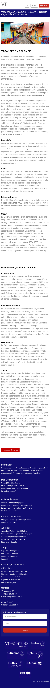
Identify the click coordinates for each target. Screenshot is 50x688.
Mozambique (12, 556)
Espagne (4, 519)
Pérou (13, 536)
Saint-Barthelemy (18, 577)
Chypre (21, 486)
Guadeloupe (14, 574)
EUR (33, 5)
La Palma (4, 511)
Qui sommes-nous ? (9, 468)
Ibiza (3, 491)
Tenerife (15, 505)
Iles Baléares (6, 488)
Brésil (19, 531)
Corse (3, 483)
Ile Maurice (5, 571)
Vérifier (25, 630)
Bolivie (12, 531)
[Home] (4, 4)
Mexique (21, 539)
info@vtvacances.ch (14, 597)
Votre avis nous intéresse (22, 473)
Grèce (14, 486)
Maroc (3, 556)
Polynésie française (8, 582)
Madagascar (14, 551)
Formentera (10, 491)
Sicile (3, 486)
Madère (4, 503)
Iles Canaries (6, 505)
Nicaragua (5, 539)
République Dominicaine (10, 580)
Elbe (9, 483)
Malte (9, 486)
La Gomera (27, 508)
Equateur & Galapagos (23, 534)
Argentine (5, 531)
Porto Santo (13, 503)
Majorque (16, 488)
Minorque (24, 488)
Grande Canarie (26, 505)
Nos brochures (23, 468)
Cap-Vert (4, 551)
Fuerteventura (15, 508)
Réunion (24, 571)
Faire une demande (10, 450)
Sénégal (4, 559)
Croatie (28, 519)
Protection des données (20, 470)
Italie (14, 522)
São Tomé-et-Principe (9, 554)
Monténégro (6, 522)
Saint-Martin (6, 577)
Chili (2, 534)
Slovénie (20, 519)
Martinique (24, 574)
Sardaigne (16, 483)
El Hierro (13, 511)
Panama (14, 539)
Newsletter (37, 473)
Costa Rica (21, 536)
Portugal (12, 519)
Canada (14, 542)
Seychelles (15, 571)
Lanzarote (5, 508)
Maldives (4, 574)
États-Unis (5, 542)
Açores (21, 503)
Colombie (9, 534)
